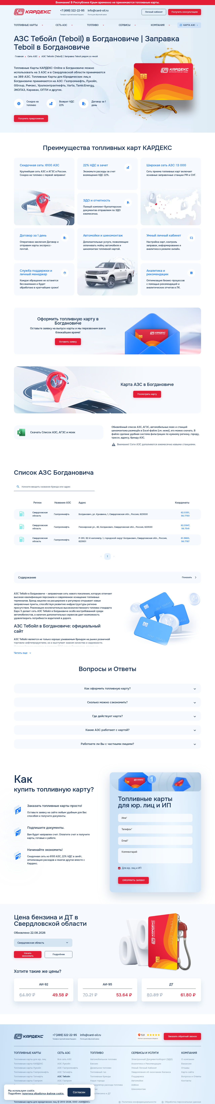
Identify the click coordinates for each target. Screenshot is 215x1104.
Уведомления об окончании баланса (151, 1072)
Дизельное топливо (100, 1068)
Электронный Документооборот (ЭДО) (152, 1059)
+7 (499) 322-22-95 (72, 10)
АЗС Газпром (64, 1080)
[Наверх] (202, 1091)
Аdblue (135, 1085)
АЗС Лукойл (63, 1063)
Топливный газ (98, 1072)
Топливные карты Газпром (28, 1080)
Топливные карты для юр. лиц (30, 1059)
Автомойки (137, 1080)
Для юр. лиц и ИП (131, 868)
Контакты (186, 1080)
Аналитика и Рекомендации (146, 1063)
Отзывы (185, 1068)
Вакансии (186, 1063)
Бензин (94, 1063)
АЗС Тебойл (63, 1076)
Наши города (97, 1080)
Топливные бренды (100, 1076)
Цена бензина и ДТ (100, 1093)
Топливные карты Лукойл (27, 1068)
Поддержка (137, 1076)
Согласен (79, 1092)
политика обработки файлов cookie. (43, 1093)
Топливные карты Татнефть (28, 1076)
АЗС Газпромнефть (67, 1068)
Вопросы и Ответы (191, 1076)
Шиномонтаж (138, 1089)
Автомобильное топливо (103, 1059)
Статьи (93, 1089)
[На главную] (31, 12)
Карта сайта (187, 1072)
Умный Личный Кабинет (144, 1068)
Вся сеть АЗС (64, 1059)
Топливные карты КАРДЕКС (28, 1063)
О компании (187, 1059)
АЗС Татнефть (64, 1072)
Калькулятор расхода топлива (106, 1085)
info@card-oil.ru (98, 10)
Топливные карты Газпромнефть (31, 1072)
